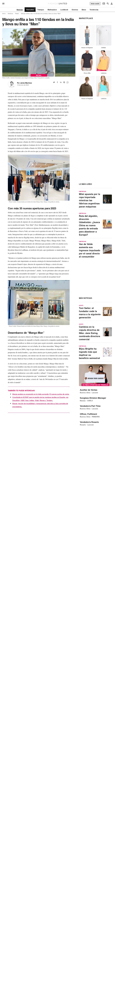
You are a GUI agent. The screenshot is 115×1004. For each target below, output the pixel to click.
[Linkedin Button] (60, 82)
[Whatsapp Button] (67, 82)
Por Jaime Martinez (24, 83)
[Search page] (108, 3)
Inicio (4, 13)
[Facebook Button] (57, 82)
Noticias (10, 13)
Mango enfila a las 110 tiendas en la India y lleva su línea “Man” (41, 13)
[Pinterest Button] (64, 82)
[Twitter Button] (54, 82)
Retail (17, 13)
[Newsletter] (104, 3)
